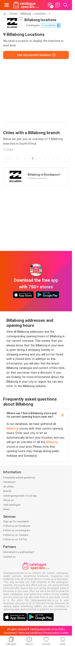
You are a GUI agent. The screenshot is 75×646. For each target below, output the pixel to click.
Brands (7, 491)
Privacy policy (51, 633)
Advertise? (9, 481)
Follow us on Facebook (16, 525)
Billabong (26, 13)
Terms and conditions (30, 633)
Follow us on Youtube (15, 534)
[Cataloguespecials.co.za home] (26, 5)
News (6, 509)
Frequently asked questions (19, 477)
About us (8, 500)
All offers (8, 486)
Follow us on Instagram (16, 530)
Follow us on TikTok (15, 539)
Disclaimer (10, 633)
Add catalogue (11, 504)
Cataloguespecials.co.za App (20, 495)
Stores (13, 13)
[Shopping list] (57, 5)
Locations (40, 13)
